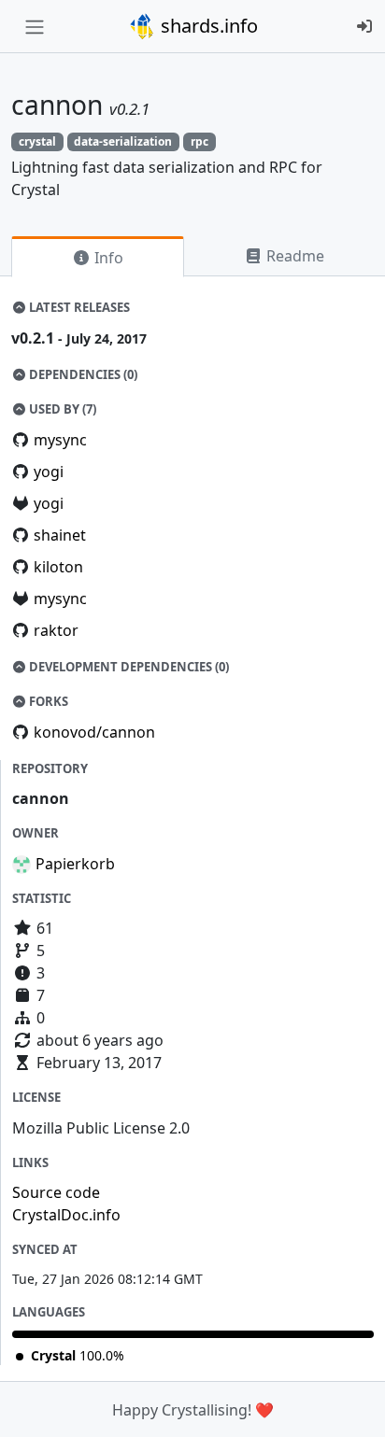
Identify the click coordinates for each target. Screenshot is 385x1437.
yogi (49, 471)
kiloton (58, 566)
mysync (60, 440)
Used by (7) (61, 409)
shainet (60, 535)
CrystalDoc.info (66, 1215)
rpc (199, 141)
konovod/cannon (94, 732)
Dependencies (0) (81, 374)
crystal (37, 141)
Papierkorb (75, 863)
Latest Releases (78, 307)
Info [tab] (107, 257)
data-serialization (123, 141)
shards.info (207, 25)
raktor (56, 630)
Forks (47, 701)
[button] (350, 1404)
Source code (56, 1192)
